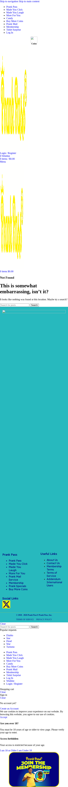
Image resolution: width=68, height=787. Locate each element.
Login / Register (14, 683)
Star (8, 638)
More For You (17, 573)
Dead (9, 641)
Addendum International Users (54, 582)
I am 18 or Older (8, 750)
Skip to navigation (9, 1)
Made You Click (18, 563)
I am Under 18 (24, 750)
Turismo (10, 646)
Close (3, 623)
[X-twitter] (6, 604)
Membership (16, 582)
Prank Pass (15, 560)
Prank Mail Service (15, 578)
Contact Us (53, 563)
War (8, 644)
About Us (52, 560)
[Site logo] (14, 150)
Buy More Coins (18, 589)
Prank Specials (17, 586)
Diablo (9, 635)
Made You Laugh (15, 568)
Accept (3, 717)
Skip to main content (29, 1)
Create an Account (9, 708)
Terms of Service (52, 574)
